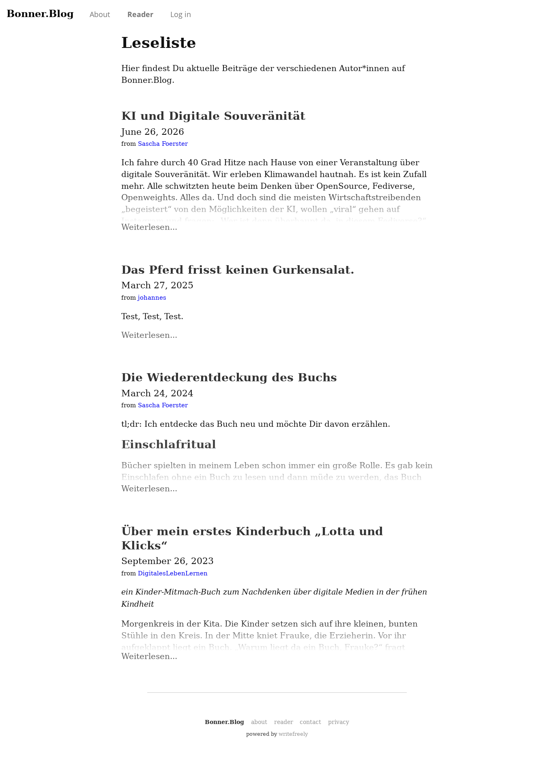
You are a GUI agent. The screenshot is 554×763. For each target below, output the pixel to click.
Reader (140, 14)
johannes (152, 297)
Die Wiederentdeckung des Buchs (229, 377)
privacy (338, 722)
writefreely (293, 734)
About (100, 14)
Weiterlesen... (149, 227)
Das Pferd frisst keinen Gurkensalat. (237, 270)
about (259, 722)
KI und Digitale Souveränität (213, 116)
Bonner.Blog (40, 13)
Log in (180, 14)
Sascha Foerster (163, 143)
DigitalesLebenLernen (173, 573)
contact (310, 722)
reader (283, 722)
